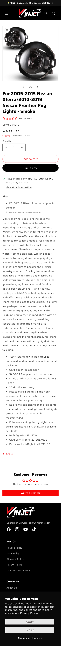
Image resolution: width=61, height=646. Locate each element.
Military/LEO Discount (19, 570)
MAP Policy (13, 553)
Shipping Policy (15, 559)
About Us (12, 588)
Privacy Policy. (29, 613)
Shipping (6, 136)
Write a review (30, 493)
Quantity (7, 141)
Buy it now (30, 168)
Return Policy (14, 565)
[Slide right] (37, 87)
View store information (19, 187)
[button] (6, 13)
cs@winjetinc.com (39, 523)
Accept (30, 622)
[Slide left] (23, 87)
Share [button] (9, 454)
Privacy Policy (14, 548)
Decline (30, 630)
